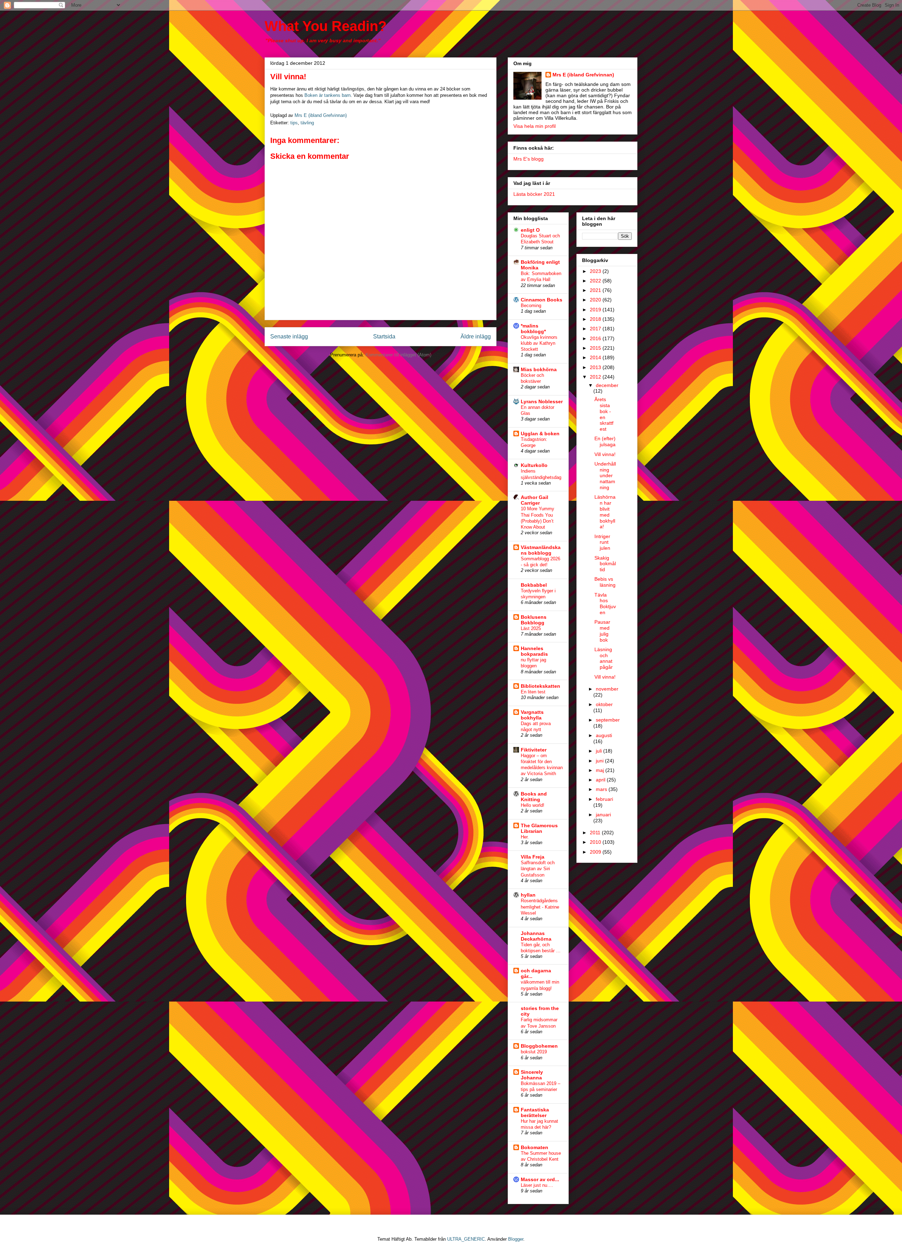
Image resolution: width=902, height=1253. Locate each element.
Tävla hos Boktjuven (605, 603)
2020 (596, 300)
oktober (604, 704)
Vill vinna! (605, 454)
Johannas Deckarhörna (536, 936)
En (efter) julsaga (605, 441)
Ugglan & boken (540, 433)
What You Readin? (326, 26)
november (607, 689)
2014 (596, 357)
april (601, 780)
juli (599, 751)
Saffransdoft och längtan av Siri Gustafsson (538, 869)
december (607, 385)
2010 (596, 842)
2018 (596, 319)
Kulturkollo (534, 465)
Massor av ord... (540, 1179)
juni (600, 760)
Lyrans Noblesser (542, 401)
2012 (596, 377)
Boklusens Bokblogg (533, 619)
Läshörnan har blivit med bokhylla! (605, 511)
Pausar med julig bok (602, 630)
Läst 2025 (531, 628)
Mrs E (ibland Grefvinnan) (583, 74)
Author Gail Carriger (534, 500)
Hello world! (532, 805)
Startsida (384, 336)
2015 (596, 348)
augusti (604, 735)
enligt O (530, 230)
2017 (596, 328)
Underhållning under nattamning (605, 475)
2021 (596, 290)
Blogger (515, 1239)
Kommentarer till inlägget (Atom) (398, 354)
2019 (596, 309)
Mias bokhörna (539, 369)
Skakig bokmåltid (605, 564)
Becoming (531, 305)
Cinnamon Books (541, 300)
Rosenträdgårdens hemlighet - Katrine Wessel (540, 907)
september (608, 720)
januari (603, 814)
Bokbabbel (534, 585)
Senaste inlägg (289, 336)
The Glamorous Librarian (539, 828)
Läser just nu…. (537, 1185)
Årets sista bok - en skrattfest (603, 414)
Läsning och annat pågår (603, 658)
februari (604, 799)
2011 (596, 832)
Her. (525, 837)
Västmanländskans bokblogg (541, 550)
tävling (307, 122)
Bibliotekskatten (540, 686)
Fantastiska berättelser (535, 1112)
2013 (596, 367)
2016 (596, 338)
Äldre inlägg (476, 336)
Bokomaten (534, 1147)
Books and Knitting (534, 796)
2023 (596, 271)
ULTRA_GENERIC (466, 1239)
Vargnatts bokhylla (532, 715)
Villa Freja (532, 857)
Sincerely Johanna (532, 1074)
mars (602, 789)
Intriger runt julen (602, 542)
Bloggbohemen (539, 1046)
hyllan (528, 895)
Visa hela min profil (534, 126)
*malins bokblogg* (533, 328)
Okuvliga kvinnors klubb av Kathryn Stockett (539, 343)
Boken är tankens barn (327, 95)
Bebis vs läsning (605, 582)
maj (600, 770)
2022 (596, 280)
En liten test (533, 691)
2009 (596, 852)
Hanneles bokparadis (534, 651)
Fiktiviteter (533, 750)
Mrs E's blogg (528, 159)
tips (294, 122)
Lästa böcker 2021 (534, 194)
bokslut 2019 (534, 1051)
